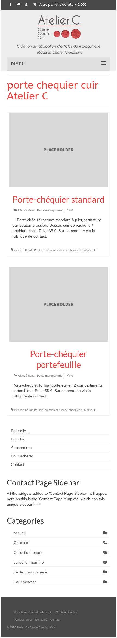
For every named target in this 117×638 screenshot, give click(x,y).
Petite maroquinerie (49, 210)
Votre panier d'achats (62, 5)
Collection (22, 542)
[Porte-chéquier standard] (58, 149)
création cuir (52, 249)
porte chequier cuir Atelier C (78, 249)
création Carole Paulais (28, 249)
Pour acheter (25, 582)
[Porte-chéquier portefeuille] (58, 304)
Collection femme (29, 552)
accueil (20, 533)
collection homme (29, 562)
